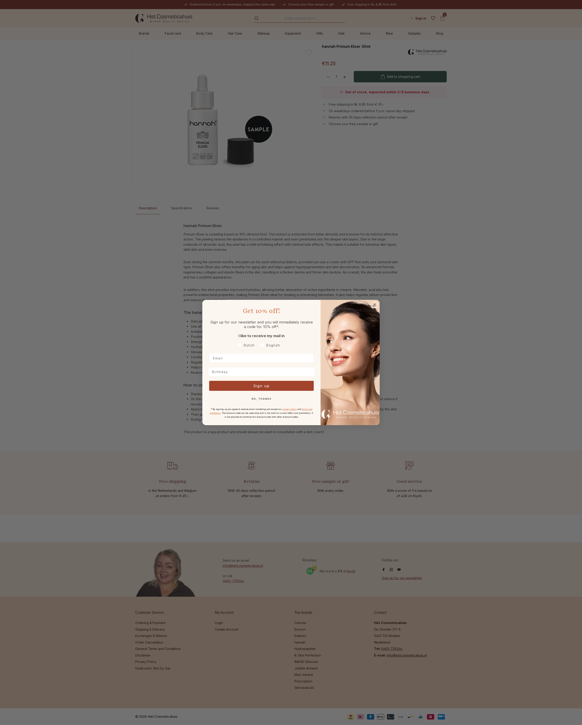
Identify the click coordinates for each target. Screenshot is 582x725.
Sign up (261, 386)
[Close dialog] (374, 305)
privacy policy (289, 409)
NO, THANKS (261, 398)
